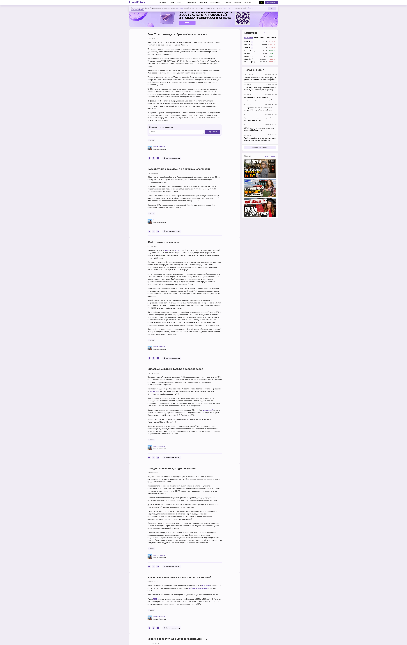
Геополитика (248, 125)
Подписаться (212, 132)
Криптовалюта (248, 74)
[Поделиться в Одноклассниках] (153, 158)
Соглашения (226, 8)
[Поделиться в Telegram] (149, 158)
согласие (180, 8)
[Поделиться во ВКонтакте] (157, 158)
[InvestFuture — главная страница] (137, 2)
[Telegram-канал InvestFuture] (203, 17)
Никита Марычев (159, 147)
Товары (246, 115)
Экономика (247, 85)
